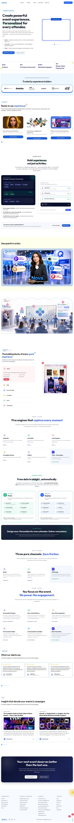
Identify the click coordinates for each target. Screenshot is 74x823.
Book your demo (20, 52)
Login (58, 798)
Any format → (6, 639)
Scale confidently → (31, 639)
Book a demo (67, 2)
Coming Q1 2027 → (55, 578)
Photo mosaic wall (4, 802)
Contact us (59, 802)
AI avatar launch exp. (42, 798)
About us (58, 804)
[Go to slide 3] (56, 44)
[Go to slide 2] (54, 44)
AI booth (3, 798)
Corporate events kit (23, 800)
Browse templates (56, 225)
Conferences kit (23, 804)
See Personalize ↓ (55, 461)
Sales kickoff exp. (41, 813)
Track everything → (56, 639)
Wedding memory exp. (42, 815)
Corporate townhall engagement (44, 809)
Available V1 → (6, 580)
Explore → (5, 444)
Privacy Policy (59, 806)
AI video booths (4, 800)
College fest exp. (41, 811)
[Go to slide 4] (58, 44)
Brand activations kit (23, 802)
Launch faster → (55, 621)
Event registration (4, 804)
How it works (40, 2)
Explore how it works (8, 52)
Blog (57, 807)
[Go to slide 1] (52, 44)
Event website (4, 806)
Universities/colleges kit (24, 807)
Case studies (59, 809)
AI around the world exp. (42, 807)
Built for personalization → (8, 621)
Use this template (13, 136)
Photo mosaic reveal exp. (42, 802)
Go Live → (68, 209)
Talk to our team (43, 777)
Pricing (34, 2)
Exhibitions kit (22, 806)
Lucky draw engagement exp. (43, 806)
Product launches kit (23, 809)
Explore (22, 2)
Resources (47, 2)
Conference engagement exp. (43, 800)
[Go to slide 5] (60, 44)
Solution (28, 2)
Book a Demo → (66, 225)
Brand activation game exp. (43, 804)
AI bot (2, 807)
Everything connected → (32, 621)
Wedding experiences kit (24, 798)
